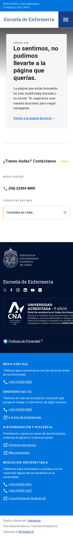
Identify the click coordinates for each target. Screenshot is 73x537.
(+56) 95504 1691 (20, 484)
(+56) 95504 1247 (20, 490)
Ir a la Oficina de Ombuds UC (27, 498)
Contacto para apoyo (22, 445)
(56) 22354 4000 (22, 188)
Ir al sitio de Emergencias (25, 417)
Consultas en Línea (37, 212)
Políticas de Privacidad (22, 341)
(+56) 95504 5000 (20, 409)
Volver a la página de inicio (34, 118)
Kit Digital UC (26, 531)
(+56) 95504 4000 (20, 381)
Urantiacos (34, 520)
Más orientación (19, 452)
